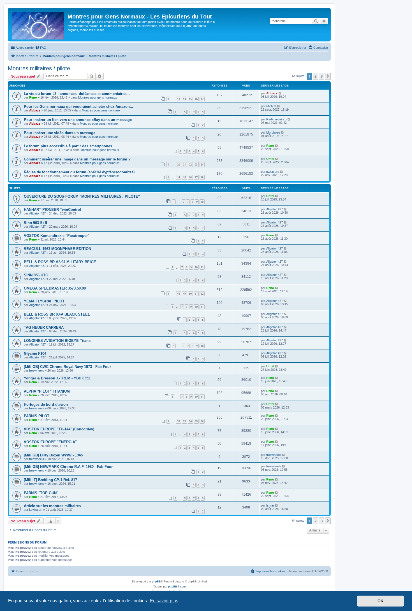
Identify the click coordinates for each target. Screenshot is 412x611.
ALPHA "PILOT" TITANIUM (47, 391)
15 (190, 99)
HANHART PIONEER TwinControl (52, 209)
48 (178, 293)
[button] (328, 76)
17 (202, 99)
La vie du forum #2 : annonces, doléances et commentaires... (77, 94)
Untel (270, 158)
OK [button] (380, 601)
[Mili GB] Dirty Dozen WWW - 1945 (53, 455)
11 (202, 267)
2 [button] (315, 76)
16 (196, 99)
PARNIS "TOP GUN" (41, 493)
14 (184, 99)
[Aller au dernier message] (280, 93)
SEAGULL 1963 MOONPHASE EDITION (57, 249)
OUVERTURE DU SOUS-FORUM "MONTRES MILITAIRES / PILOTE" (82, 196)
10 (202, 202)
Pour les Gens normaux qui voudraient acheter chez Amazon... (78, 106)
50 (190, 293)
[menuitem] (40, 47)
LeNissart (35, 509)
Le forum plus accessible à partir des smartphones (68, 146)
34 (190, 421)
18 (202, 177)
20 (178, 164)
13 (178, 99)
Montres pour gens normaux (97, 97)
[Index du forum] (38, 24)
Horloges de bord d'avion (46, 404)
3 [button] (322, 76)
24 (202, 164)
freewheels (36, 370)
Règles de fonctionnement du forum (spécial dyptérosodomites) (79, 172)
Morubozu (273, 132)
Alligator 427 (37, 213)
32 (178, 421)
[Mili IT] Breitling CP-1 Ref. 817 (50, 480)
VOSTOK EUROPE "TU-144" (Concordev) (59, 429)
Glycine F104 (35, 353)
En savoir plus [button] (164, 600)
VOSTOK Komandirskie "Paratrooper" (56, 236)
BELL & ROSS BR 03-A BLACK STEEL (57, 314)
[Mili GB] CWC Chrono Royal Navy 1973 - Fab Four (67, 367)
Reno (33, 97)
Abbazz (271, 93)
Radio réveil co (276, 119)
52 (202, 293)
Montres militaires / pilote (39, 68)
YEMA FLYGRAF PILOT (44, 301)
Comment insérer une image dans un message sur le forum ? (77, 159)
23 (196, 164)
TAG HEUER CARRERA (44, 327)
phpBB (156, 581)
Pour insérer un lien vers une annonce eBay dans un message (78, 120)
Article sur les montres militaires (52, 506)
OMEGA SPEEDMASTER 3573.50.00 (55, 288)
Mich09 (271, 106)
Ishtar (270, 505)
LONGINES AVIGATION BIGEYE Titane (57, 341)
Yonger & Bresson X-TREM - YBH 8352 (57, 378)
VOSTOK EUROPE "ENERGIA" (50, 442)
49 (184, 293)
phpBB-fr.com (177, 586)
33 (184, 421)
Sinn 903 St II (35, 223)
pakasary (272, 171)
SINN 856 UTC (36, 275)
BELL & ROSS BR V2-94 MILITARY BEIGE (60, 262)
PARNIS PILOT (36, 416)
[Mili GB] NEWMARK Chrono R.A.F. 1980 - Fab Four (68, 467)
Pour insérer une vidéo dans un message (59, 133)
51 (196, 293)
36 (202, 421)
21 (184, 164)
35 (196, 421)
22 (190, 164)
